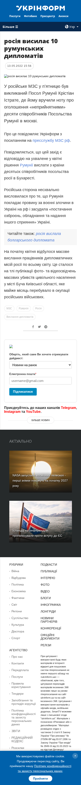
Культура (17, 624)
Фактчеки (17, 598)
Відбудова (18, 577)
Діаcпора (17, 631)
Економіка (18, 591)
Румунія (24, 308)
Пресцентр (47, 16)
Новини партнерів (49, 619)
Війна (15, 571)
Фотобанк (30, 16)
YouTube (33, 411)
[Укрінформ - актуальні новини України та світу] (40, 7)
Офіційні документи (50, 636)
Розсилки (17, 748)
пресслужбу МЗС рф (51, 140)
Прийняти (40, 778)
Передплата (20, 670)
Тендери (17, 693)
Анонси (63, 16)
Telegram (68, 408)
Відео (45, 591)
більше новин (41, 420)
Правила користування (21, 685)
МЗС (9, 308)
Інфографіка (51, 604)
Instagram (12, 411)
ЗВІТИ (15, 731)
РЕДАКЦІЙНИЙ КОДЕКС (22, 739)
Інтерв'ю (48, 578)
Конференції (51, 628)
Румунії (26, 165)
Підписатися (23, 391)
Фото (45, 584)
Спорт (15, 638)
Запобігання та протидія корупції (23, 702)
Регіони (16, 611)
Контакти (17, 663)
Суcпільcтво (19, 618)
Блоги (46, 598)
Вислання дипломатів (19, 316)
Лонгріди (48, 611)
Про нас (17, 656)
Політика (17, 584)
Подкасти (49, 564)
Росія (38, 308)
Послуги (15, 16)
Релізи (46, 645)
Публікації (49, 571)
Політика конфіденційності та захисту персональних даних (23, 717)
